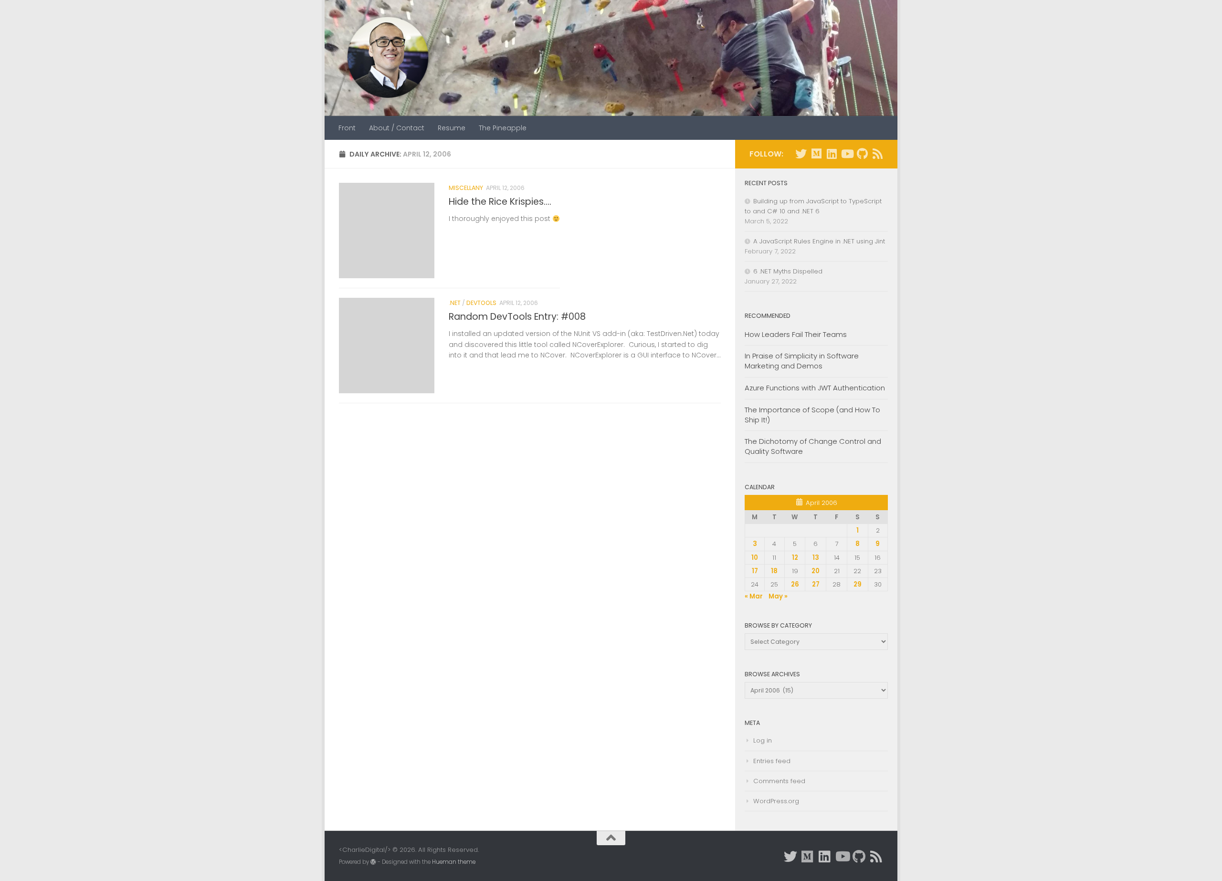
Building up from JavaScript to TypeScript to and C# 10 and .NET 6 (813, 206)
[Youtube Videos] (847, 153)
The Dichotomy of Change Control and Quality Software (813, 446)
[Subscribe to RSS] (877, 153)
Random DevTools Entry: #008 (517, 316)
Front (347, 128)
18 (774, 571)
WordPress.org (776, 801)
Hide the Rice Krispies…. (500, 201)
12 (795, 557)
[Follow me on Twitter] (801, 153)
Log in (762, 740)
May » (778, 596)
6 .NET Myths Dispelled (787, 271)
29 (857, 584)
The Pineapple (503, 128)
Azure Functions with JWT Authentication (815, 388)
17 (755, 571)
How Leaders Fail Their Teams (796, 334)
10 (754, 557)
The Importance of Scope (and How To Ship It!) (812, 415)
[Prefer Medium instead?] (816, 153)
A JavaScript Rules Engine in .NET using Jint (819, 241)
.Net (455, 303)
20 (815, 571)
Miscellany (466, 188)
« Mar (754, 596)
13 (815, 557)
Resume (451, 128)
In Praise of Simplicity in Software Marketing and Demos (802, 361)
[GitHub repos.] (862, 153)
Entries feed (771, 761)
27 (816, 584)
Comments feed (779, 781)
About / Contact (396, 128)
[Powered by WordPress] (373, 862)
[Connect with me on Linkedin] (831, 153)
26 (795, 584)
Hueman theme (453, 862)
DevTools (481, 303)
